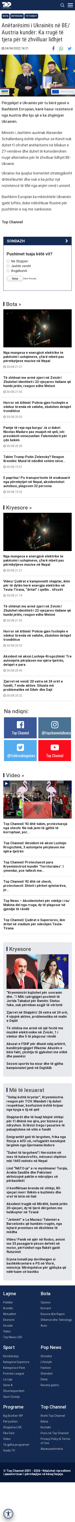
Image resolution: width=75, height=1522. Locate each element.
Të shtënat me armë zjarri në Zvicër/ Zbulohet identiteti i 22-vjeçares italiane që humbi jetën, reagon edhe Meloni (37, 384)
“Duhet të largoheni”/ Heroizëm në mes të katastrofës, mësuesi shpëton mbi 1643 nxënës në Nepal (36, 1157)
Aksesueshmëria (52, 1448)
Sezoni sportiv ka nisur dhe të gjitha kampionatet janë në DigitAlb (34, 1066)
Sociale (8, 1325)
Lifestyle (46, 1362)
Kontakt (46, 1427)
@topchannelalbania (56, 732)
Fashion (46, 1367)
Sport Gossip (11, 1396)
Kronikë (8, 1308)
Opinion (46, 1302)
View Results (29, 278)
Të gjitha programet (16, 1444)
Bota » (13, 304)
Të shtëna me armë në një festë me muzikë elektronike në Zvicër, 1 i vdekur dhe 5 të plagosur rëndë (34, 1032)
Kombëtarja (11, 1356)
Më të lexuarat (26, 1090)
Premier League (13, 1373)
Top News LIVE (12, 1337)
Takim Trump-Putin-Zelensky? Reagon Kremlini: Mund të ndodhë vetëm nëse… (34, 462)
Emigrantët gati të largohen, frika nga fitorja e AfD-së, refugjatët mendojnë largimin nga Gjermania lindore (36, 1141)
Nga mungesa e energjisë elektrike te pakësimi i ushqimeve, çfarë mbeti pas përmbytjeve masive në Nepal (33, 359)
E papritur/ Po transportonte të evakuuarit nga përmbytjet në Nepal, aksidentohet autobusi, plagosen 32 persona (36, 485)
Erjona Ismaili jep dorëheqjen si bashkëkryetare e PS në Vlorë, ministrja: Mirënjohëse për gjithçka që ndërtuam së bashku (36, 1265)
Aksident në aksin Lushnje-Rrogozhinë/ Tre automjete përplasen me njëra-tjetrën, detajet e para (37, 663)
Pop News (51, 1347)
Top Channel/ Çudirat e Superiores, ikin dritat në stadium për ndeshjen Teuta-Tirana (34, 924)
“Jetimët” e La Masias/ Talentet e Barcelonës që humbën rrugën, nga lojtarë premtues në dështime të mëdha (34, 1226)
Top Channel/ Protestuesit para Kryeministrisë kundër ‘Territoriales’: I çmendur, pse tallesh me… (33, 866)
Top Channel (20, 732)
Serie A (8, 1385)
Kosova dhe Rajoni (53, 1314)
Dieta (44, 1379)
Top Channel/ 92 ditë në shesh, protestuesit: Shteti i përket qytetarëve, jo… (34, 886)
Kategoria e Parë (14, 1367)
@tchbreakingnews (21, 755)
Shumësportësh (13, 1391)
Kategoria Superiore (16, 1362)
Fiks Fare (9, 1433)
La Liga (7, 1379)
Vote (15, 278)
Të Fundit (31, 16)
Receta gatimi (50, 1385)
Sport (9, 1347)
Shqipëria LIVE (12, 1427)
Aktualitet (9, 1314)
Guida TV (9, 1450)
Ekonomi (9, 1319)
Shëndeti (46, 1373)
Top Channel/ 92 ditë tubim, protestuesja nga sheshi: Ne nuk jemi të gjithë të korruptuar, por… (35, 828)
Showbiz (46, 1356)
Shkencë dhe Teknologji (56, 1319)
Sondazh (16, 241)
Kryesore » (19, 508)
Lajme (9, 1293)
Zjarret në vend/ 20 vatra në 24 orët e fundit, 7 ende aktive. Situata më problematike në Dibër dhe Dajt (33, 688)
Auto (44, 1325)
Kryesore (17, 16)
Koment (46, 1308)
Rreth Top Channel (53, 1415)
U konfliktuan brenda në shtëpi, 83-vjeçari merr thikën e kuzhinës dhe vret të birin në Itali (33, 1192)
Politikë (8, 1302)
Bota (6, 16)
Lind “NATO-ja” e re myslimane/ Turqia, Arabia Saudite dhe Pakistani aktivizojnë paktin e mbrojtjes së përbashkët (37, 1174)
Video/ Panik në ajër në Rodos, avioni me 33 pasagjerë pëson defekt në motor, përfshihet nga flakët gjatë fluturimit (35, 1245)
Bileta (44, 1421)
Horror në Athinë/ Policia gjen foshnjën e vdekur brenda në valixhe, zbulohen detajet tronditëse (37, 409)
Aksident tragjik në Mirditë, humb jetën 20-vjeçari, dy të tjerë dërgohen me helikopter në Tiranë (37, 1208)
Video (7, 1331)
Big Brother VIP (13, 1415)
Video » (15, 775)
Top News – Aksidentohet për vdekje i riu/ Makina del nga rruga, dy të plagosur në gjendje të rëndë (36, 905)
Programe (13, 1407)
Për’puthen (10, 1421)
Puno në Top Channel (55, 1433)
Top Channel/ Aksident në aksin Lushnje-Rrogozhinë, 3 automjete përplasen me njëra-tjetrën (35, 847)
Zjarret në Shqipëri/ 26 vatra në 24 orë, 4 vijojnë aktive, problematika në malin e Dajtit (37, 1016)
